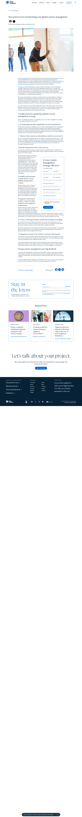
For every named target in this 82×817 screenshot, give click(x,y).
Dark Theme (51, 401)
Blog (42, 384)
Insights (54, 2)
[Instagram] (39, 401)
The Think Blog (14, 10)
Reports (32, 390)
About (48, 2)
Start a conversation (41, 368)
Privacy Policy (67, 293)
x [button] (57, 814)
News (42, 382)
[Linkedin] (31, 401)
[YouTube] (42, 401)
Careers (61, 2)
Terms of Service (47, 294)
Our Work (34, 2)
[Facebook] (56, 270)
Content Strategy (28, 270)
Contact (69, 2)
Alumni (43, 388)
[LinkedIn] (62, 270)
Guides (32, 392)
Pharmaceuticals (11, 386)
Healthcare (10, 393)
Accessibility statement (72, 402)
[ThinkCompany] (11, 2)
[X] (59, 270)
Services (41, 2)
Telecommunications (13, 390)
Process (32, 388)
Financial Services (12, 383)
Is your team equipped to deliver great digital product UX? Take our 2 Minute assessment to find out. (64, 387)
